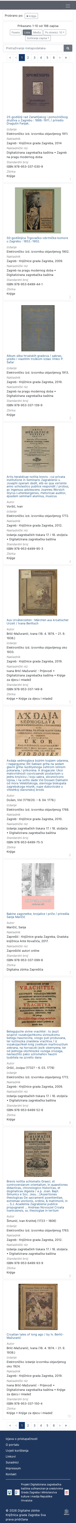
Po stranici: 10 (53, 32)
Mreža (37, 32)
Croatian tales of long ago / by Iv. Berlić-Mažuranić (35, 1336)
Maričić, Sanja (16, 927)
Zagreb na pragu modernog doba (30, 270)
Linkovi (11, 1456)
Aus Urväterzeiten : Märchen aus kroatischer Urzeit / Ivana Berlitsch (38, 621)
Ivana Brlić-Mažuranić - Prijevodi (29, 671)
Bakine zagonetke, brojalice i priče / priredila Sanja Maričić (38, 915)
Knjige (11, 176)
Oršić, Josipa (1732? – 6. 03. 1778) (30, 1068)
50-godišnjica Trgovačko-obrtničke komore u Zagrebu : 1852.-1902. (37, 239)
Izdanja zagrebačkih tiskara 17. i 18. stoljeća (37, 535)
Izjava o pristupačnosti (21, 1439)
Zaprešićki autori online (23, 950)
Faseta (16, 32)
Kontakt (11, 1474)
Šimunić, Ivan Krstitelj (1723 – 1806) (31, 1221)
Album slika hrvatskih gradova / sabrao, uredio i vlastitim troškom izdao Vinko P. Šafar (35, 359)
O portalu (12, 1444)
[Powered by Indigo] (66, 1512)
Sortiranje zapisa (37, 38)
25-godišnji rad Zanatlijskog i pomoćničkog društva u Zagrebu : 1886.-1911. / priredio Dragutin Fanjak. (37, 120)
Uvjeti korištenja (17, 1450)
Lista (27, 32)
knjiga (32, 16)
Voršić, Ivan (15, 506)
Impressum (13, 1468)
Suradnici (12, 1462)
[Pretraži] (68, 48)
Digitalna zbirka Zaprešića (25, 969)
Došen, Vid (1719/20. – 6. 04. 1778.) (31, 800)
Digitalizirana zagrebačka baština (30, 152)
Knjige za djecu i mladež (36, 698)
